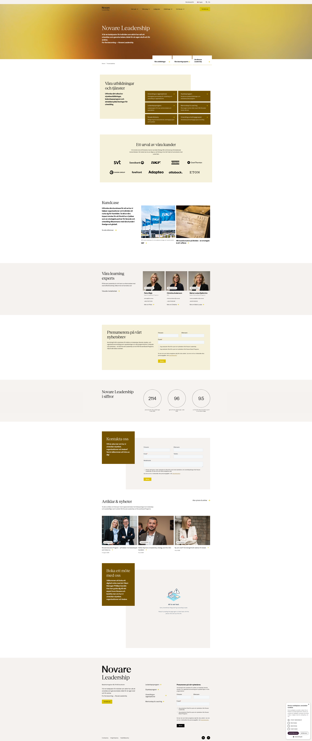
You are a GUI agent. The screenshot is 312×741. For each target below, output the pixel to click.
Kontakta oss (205, 9)
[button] (298, 737)
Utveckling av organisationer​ (150, 695)
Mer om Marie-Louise (196, 304)
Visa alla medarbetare (109, 291)
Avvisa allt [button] (304, 733)
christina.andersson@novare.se (173, 298)
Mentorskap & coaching (153, 701)
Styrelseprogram (151, 690)
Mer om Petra (148, 304)
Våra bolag (145, 9)
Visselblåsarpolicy (124, 738)
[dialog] (298, 721)
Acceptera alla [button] (293, 733)
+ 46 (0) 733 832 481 (171, 301)
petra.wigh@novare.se (148, 298)
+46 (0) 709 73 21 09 (148, 301)
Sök (209, 2)
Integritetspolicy (114, 738)
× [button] (308, 704)
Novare (103, 63)
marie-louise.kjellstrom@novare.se (197, 298)
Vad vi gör (133, 9)
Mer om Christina (172, 304)
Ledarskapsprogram (152, 685)
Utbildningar (167, 9)
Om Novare (179, 9)
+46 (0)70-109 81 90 (194, 301)
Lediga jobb (157, 9)
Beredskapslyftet (190, 2)
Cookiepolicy (105, 738)
